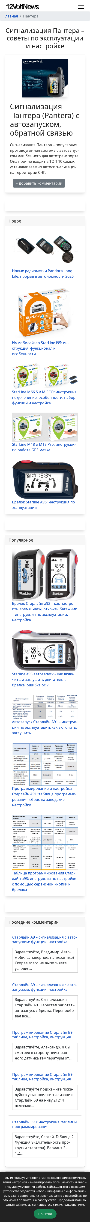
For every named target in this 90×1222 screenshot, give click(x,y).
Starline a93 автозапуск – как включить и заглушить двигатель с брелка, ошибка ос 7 (43, 679)
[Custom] (71, 7)
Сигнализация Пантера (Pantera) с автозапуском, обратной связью (44, 119)
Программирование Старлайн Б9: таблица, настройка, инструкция (42, 1034)
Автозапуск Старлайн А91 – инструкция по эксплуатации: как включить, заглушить (44, 727)
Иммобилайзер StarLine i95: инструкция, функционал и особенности (40, 348)
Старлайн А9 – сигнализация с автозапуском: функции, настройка (44, 939)
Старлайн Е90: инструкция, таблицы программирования (44, 1124)
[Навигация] (81, 7)
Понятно (45, 1214)
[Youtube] (64, 7)
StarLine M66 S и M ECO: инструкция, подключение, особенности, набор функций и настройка (45, 397)
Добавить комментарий (40, 183)
